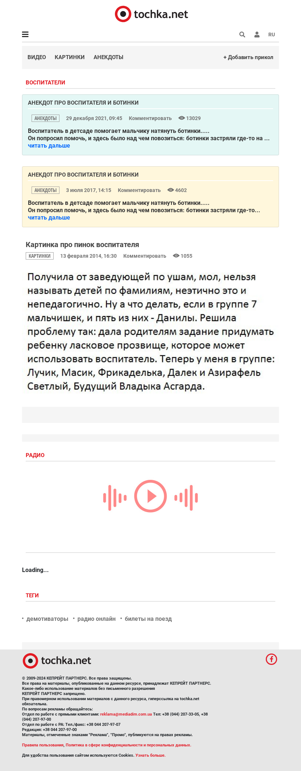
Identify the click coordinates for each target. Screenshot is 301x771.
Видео (37, 57)
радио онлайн (96, 618)
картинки (40, 255)
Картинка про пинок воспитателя (82, 244)
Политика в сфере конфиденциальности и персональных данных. (128, 745)
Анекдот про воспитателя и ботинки (83, 102)
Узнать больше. (150, 755)
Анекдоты (108, 57)
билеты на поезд (148, 618)
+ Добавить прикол (248, 57)
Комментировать (151, 118)
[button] (257, 34)
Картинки (70, 57)
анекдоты (46, 118)
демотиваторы (47, 618)
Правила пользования (43, 745)
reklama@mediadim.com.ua (126, 714)
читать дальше (49, 145)
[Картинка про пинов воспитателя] (150, 332)
